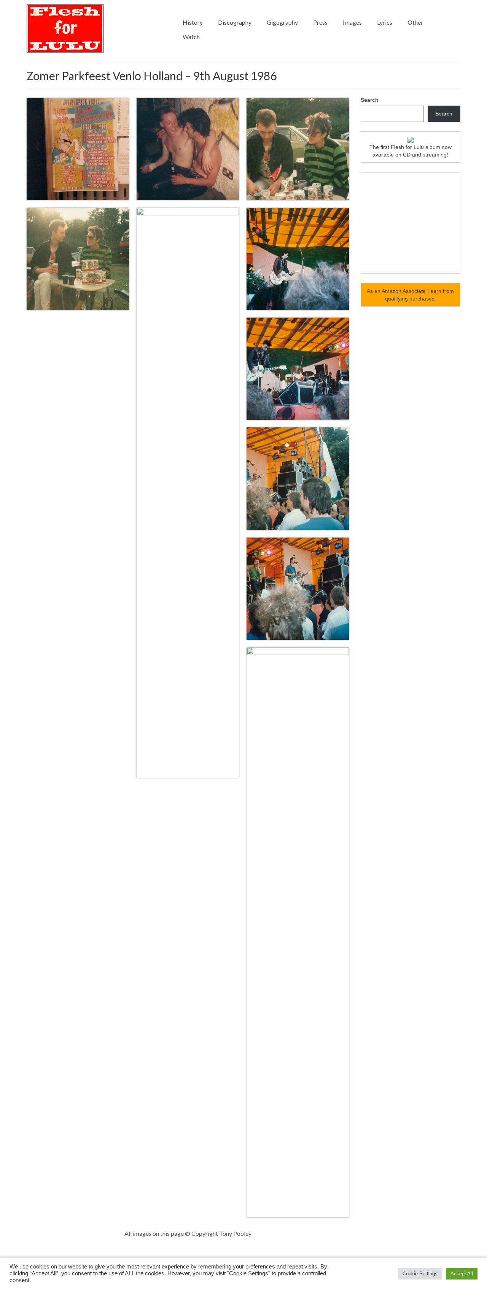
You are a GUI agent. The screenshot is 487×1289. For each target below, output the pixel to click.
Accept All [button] (461, 1273)
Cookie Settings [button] (420, 1273)
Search (370, 100)
